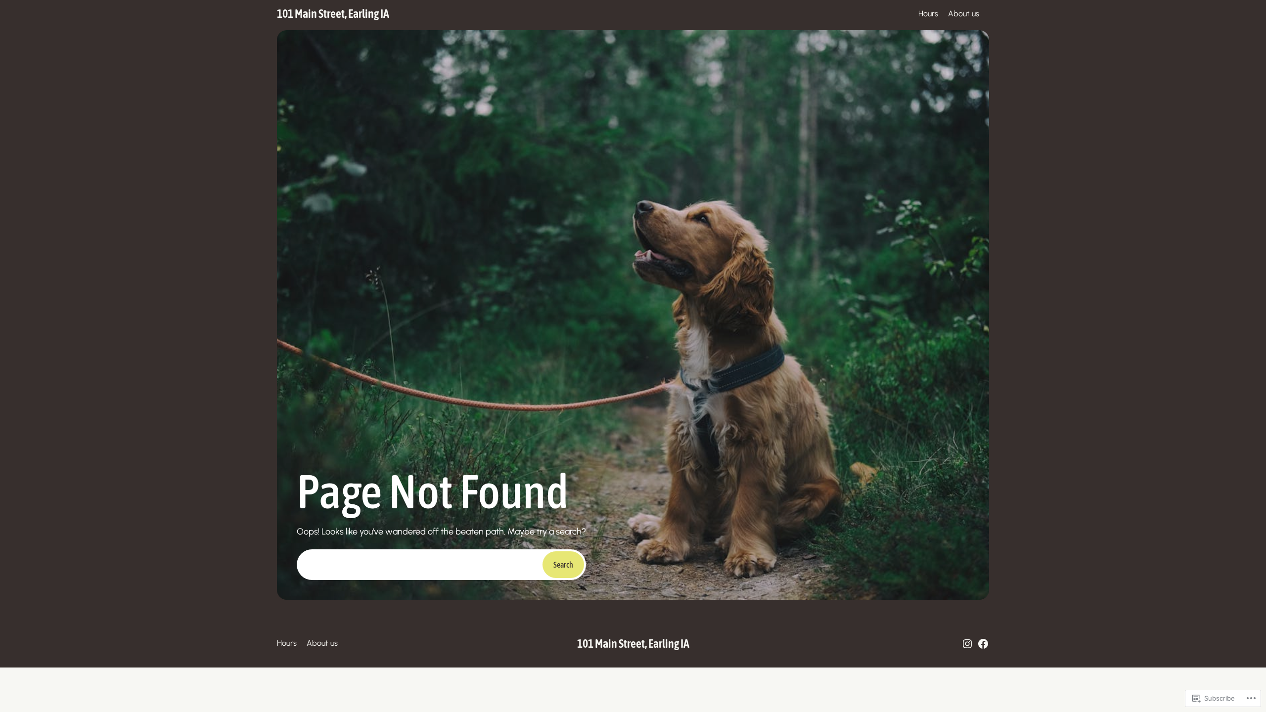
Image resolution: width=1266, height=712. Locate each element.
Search (563, 564)
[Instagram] (967, 644)
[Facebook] (983, 644)
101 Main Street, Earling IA (333, 13)
